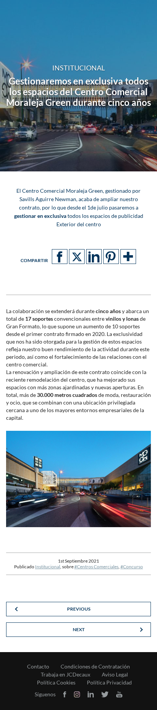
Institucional (47, 566)
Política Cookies (56, 683)
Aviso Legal (115, 675)
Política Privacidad (109, 683)
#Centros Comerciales (96, 566)
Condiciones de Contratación (95, 667)
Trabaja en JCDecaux (65, 675)
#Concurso (131, 566)
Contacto (38, 667)
